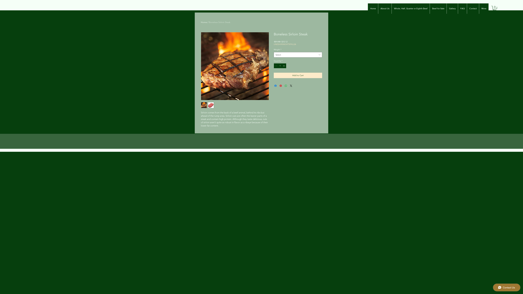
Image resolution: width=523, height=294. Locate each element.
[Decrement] (276, 65)
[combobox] (298, 54)
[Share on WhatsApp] (286, 85)
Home (204, 22)
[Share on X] (291, 85)
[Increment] (284, 65)
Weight (277, 49)
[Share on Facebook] (275, 85)
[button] (495, 8)
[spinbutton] (280, 65)
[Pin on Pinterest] (280, 85)
